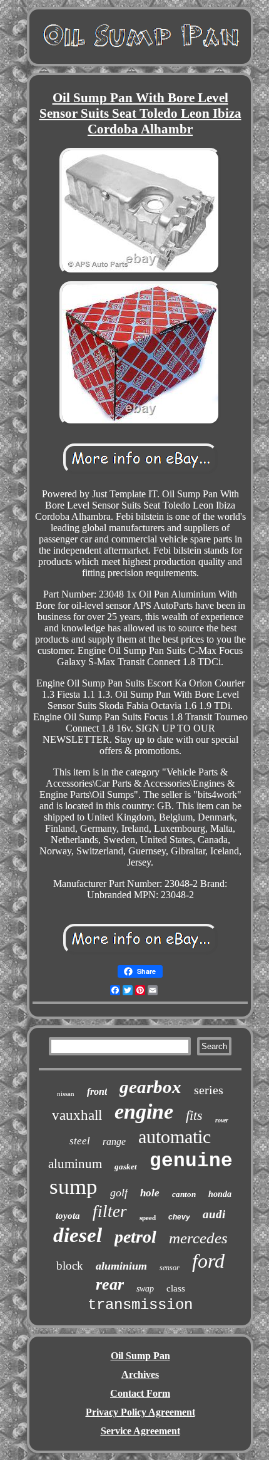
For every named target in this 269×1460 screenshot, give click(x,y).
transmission (140, 1305)
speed (148, 1217)
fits (194, 1115)
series (208, 1090)
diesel (77, 1235)
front (97, 1091)
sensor (170, 1267)
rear (110, 1284)
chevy (179, 1217)
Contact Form (140, 1393)
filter (110, 1211)
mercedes (198, 1238)
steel (79, 1141)
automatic (174, 1136)
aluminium (121, 1266)
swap (145, 1288)
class (175, 1288)
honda (219, 1194)
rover (221, 1120)
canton (184, 1194)
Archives (140, 1374)
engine (143, 1111)
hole (150, 1193)
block (69, 1265)
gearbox (150, 1087)
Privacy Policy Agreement (140, 1412)
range (114, 1141)
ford (208, 1261)
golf (119, 1192)
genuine (191, 1161)
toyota (68, 1216)
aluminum (75, 1163)
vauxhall (77, 1115)
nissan (65, 1093)
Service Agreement (140, 1431)
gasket (125, 1166)
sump (73, 1186)
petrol (135, 1236)
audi (214, 1214)
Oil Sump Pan (140, 1355)
